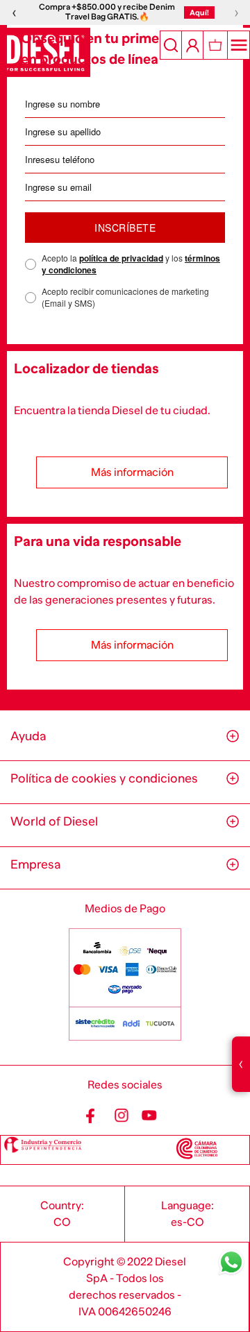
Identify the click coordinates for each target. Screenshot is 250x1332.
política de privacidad (121, 258)
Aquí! (199, 12)
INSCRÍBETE (125, 227)
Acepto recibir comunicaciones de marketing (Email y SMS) (125, 297)
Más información (132, 472)
